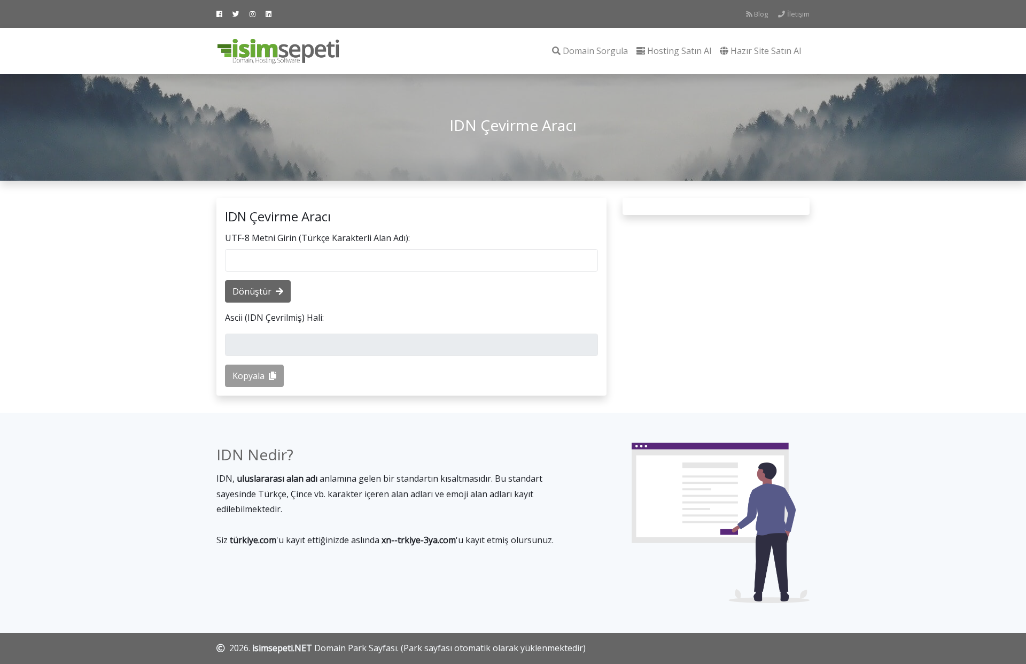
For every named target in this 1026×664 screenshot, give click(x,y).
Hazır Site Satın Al (765, 51)
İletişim (798, 14)
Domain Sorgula (595, 51)
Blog (761, 14)
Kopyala (248, 376)
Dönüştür (251, 291)
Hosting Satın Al (679, 51)
